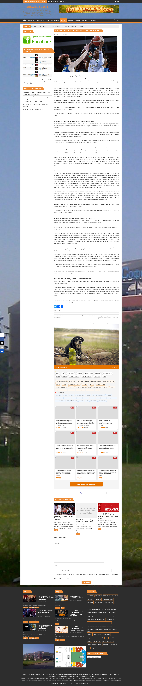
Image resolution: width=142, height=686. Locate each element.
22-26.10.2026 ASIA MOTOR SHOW (57, 1)
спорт (89, 644)
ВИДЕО (104, 609)
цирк (89, 648)
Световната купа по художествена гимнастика (100, 626)
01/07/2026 (41, 602)
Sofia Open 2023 (101, 606)
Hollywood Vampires (108, 599)
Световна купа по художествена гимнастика (99, 623)
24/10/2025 (80, 524)
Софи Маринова (98, 634)
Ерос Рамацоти (111, 612)
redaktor (65, 34)
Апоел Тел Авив (96, 609)
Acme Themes (87, 683)
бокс (107, 638)
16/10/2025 (101, 520)
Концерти (31, 607)
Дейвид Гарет (102, 612)
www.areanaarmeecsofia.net (72, 674)
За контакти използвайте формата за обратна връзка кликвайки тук (73, 676)
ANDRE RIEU (90, 596)
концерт (90, 641)
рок (100, 641)
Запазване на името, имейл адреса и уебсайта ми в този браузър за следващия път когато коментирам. (87, 574)
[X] (2, 343)
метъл (95, 641)
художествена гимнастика (110, 644)
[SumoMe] (2, 351)
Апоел (89, 609)
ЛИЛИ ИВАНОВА (100, 616)
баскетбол (63, 311)
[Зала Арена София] (24, 20)
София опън (107, 634)
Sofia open (90, 602)
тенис (99, 644)
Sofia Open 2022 (92, 606)
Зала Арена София (37, 6)
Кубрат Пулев (91, 616)
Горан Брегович (111, 609)
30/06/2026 (41, 616)
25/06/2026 (41, 630)
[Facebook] (2, 339)
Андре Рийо (110, 606)
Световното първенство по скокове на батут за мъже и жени (102, 630)
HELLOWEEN (98, 599)
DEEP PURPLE (98, 596)
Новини (36, 607)
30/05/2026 (73, 600)
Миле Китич (91, 619)
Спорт (56, 311)
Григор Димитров (92, 612)
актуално (26, 607)
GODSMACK (90, 599)
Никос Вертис (110, 619)
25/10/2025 (58, 522)
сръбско (94, 644)
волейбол (112, 638)
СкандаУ (90, 634)
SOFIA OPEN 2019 (99, 602)
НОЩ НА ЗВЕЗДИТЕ (100, 619)
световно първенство (108, 641)
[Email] (2, 347)
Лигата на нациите (111, 616)
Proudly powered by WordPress (60, 683)
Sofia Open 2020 (109, 602)
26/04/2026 (59, 618)
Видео (62, 607)
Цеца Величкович (92, 638)
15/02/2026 (73, 632)
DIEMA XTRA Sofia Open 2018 (110, 596)
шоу (93, 648)
